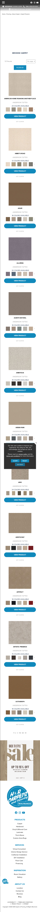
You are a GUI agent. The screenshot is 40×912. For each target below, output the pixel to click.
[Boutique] (30, 329)
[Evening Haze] (30, 438)
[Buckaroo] (30, 109)
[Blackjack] (13, 548)
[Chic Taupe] (25, 164)
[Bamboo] (13, 164)
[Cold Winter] (25, 657)
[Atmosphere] (13, 109)
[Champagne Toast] (13, 219)
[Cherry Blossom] (30, 548)
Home (3, 14)
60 (23, 733)
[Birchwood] (20, 523)
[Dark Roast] (19, 383)
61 (25, 733)
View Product (20, 116)
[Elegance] (25, 219)
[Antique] (13, 493)
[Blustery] (25, 329)
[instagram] (34, 2)
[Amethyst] (20, 249)
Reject (25, 461)
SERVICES (19, 845)
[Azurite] (13, 274)
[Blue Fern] (19, 329)
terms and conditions (13, 456)
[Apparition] (19, 493)
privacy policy (23, 454)
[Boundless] (19, 164)
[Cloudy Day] (19, 438)
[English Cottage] (30, 219)
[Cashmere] (25, 548)
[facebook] (31, 2)
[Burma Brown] (13, 657)
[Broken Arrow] (30, 493)
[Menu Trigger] (3, 2)
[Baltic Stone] (20, 632)
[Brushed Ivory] (25, 109)
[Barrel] (20, 304)
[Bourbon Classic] (20, 194)
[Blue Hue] (13, 438)
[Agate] (20, 84)
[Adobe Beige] (7, 493)
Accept (15, 461)
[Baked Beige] (19, 109)
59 (20, 733)
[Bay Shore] (25, 493)
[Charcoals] (13, 383)
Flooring (8, 14)
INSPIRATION (20, 870)
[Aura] (20, 139)
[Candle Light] (19, 657)
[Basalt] (19, 274)
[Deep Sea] (30, 657)
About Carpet (16, 14)
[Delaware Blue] (30, 164)
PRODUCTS (20, 819)
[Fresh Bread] (30, 383)
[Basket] (13, 329)
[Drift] (25, 438)
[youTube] (37, 2)
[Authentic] (20, 413)
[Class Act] (19, 219)
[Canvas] (20, 358)
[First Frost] (25, 383)
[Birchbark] (25, 274)
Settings (20, 465)
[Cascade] (19, 548)
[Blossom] (30, 274)
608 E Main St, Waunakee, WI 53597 (21, 9)
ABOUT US (20, 884)
